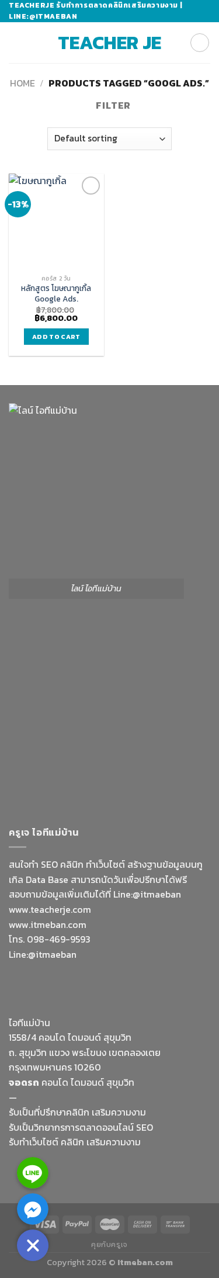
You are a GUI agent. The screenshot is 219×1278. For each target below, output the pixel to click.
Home (22, 83)
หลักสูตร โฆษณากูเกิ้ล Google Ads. (56, 293)
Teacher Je (109, 42)
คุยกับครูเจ (109, 1244)
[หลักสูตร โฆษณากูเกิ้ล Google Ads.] (56, 221)
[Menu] (16, 43)
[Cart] (199, 42)
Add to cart (56, 336)
